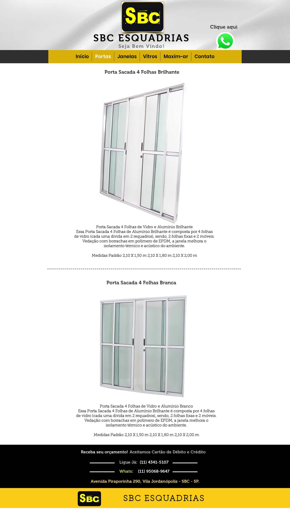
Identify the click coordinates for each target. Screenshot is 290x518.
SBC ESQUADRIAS (141, 38)
